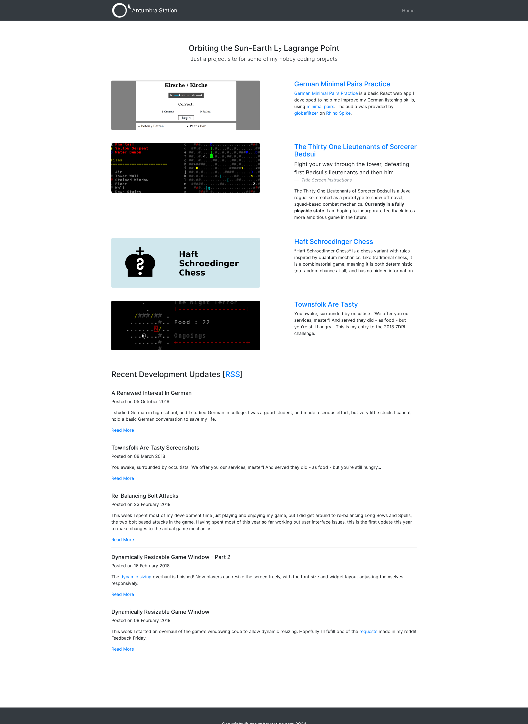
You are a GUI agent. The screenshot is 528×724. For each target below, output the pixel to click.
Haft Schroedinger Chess (333, 242)
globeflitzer (306, 113)
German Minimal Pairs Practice (342, 84)
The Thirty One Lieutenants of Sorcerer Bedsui (355, 150)
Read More (122, 430)
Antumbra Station (154, 10)
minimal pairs (320, 106)
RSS (232, 374)
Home (408, 10)
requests (368, 631)
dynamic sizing (136, 576)
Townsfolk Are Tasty (326, 304)
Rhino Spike (338, 113)
